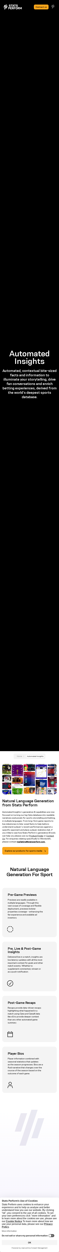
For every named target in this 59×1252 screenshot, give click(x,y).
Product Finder (36, 836)
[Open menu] (53, 6)
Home (19, 756)
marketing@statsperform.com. (31, 841)
